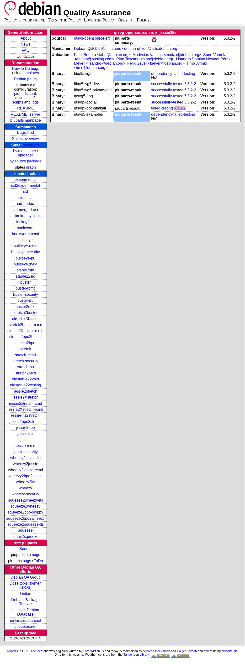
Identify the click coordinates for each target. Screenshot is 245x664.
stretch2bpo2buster (25, 337)
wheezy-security (25, 494)
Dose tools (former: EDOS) (26, 585)
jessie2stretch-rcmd (25, 403)
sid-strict (25, 198)
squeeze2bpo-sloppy (25, 512)
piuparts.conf (25, 94)
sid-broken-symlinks (26, 216)
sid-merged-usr (25, 210)
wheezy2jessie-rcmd (25, 470)
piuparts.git (229, 651)
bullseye (25, 240)
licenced (37, 651)
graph (31, 167)
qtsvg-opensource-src (92, 38)
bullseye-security (25, 252)
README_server (25, 114)
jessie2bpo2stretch (26, 422)
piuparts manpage (25, 120)
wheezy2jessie (25, 464)
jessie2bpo (25, 427)
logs (35, 102)
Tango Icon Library (136, 654)
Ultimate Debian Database (25, 612)
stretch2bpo (25, 343)
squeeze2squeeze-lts (25, 524)
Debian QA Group (26, 577)
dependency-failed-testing (173, 74)
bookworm (25, 228)
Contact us (25, 56)
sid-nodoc (25, 204)
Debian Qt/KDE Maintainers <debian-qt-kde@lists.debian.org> (126, 49)
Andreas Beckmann (156, 651)
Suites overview (25, 139)
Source (25, 549)
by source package (26, 161)
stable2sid (25, 270)
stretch (25, 349)
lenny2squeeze (25, 536)
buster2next (25, 307)
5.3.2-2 (190, 84)
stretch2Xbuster (25, 318)
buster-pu (25, 300)
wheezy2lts (25, 482)
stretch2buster (25, 313)
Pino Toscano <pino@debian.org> (145, 59)
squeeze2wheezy (25, 506)
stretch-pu (25, 367)
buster (25, 282)
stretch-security (25, 361)
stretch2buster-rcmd (25, 325)
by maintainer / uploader (25, 153)
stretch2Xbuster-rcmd (25, 331)
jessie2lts (31, 145)
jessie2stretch (25, 391)
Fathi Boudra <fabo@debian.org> (102, 55)
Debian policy (25, 79)
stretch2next (25, 373)
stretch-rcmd (25, 355)
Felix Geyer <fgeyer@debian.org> (156, 63)
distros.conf (25, 98)
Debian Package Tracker (25, 602)
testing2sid (25, 222)
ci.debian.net (25, 626)
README (25, 108)
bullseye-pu (25, 258)
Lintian (25, 594)
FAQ (25, 50)
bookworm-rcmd (25, 234)
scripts (17, 102)
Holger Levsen (187, 651)
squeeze (25, 530)
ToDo (38, 561)
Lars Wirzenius (93, 651)
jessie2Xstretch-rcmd (25, 409)
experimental (26, 179)
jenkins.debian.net (25, 620)
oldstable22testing (25, 385)
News (25, 44)
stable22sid (25, 276)
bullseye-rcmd (25, 246)
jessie (26, 440)
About (26, 38)
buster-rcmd (26, 288)
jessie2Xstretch (25, 397)
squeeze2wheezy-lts (25, 500)
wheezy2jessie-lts (25, 458)
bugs (36, 555)
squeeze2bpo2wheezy (25, 518)
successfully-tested (167, 84)
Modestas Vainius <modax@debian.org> (167, 55)
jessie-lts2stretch (25, 415)
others (208, 651)
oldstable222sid (25, 379)
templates (30, 73)
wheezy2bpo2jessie (26, 476)
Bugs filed (25, 132)
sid (25, 191)
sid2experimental (25, 185)
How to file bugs (25, 69)
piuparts (12, 651)
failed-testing (162, 108)
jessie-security (25, 452)
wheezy (25, 488)
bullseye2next (25, 264)
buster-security (25, 294)
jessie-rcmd (25, 446)
